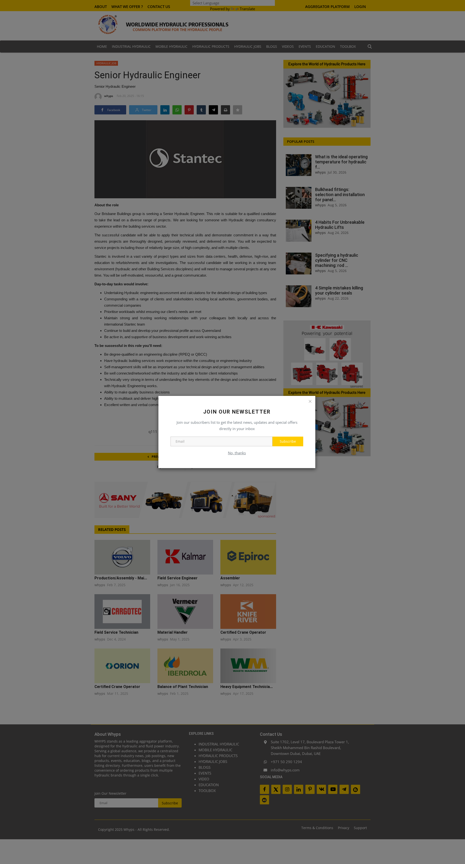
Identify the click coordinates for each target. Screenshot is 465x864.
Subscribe (288, 441)
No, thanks (237, 452)
